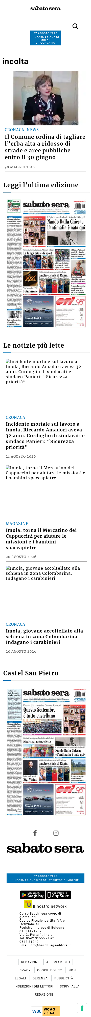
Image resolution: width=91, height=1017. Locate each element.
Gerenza (41, 978)
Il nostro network (49, 906)
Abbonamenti (58, 962)
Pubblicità (63, 978)
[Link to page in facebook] (35, 833)
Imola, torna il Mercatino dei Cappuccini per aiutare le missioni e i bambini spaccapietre (41, 539)
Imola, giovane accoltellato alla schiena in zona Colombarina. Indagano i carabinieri (44, 636)
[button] (67, 23)
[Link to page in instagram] (56, 833)
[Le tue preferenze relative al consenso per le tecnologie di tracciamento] (82, 1008)
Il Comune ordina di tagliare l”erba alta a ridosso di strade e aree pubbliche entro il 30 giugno (45, 147)
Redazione (31, 962)
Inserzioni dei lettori (34, 986)
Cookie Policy (50, 970)
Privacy (24, 970)
